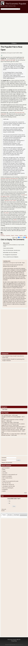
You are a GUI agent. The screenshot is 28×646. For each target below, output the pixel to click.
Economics (8, 235)
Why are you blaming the (7, 487)
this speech (6, 212)
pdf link (15, 219)
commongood (9, 52)
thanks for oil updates (7, 476)
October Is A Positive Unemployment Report (11, 431)
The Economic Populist (16, 3)
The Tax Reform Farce (6, 415)
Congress (21, 235)
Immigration (5, 489)
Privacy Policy (14, 641)
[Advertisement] (14, 28)
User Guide (4, 409)
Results (3, 510)
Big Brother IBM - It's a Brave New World (10, 433)
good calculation (6, 468)
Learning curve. (7, 261)
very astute (4, 472)
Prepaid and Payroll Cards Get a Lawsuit (10, 429)
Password (4, 460)
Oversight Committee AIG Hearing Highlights (11, 416)
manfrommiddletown (13, 244)
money (16, 235)
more (25, 492)
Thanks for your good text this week (10, 481)
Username (4, 457)
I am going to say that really (8, 486)
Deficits (4, 491)
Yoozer (3, 479)
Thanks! (4, 471)
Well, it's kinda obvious (7, 478)
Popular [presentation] (4, 514)
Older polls (3, 509)
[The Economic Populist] (2, 4)
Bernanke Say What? (5, 435)
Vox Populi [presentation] (16, 514)
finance (12, 235)
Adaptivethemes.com (19, 644)
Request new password (7, 462)
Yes (9, 501)
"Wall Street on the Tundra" (10, 200)
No (9, 503)
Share (21, 237)
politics (25, 235)
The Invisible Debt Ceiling (6, 422)
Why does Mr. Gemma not (8, 484)
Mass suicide (6, 243)
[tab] (4, 515)
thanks (3, 469)
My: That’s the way (6, 482)
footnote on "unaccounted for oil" (9, 474)
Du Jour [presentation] (10, 514)
